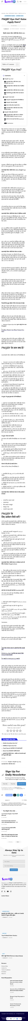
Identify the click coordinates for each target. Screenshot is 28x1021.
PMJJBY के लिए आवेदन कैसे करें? (11, 112)
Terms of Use (17, 787)
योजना (24, 45)
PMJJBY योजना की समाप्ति (11, 102)
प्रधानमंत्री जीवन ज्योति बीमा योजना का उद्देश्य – (15, 90)
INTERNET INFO (19, 15)
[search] (18, 1)
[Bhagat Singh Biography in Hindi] (5, 998)
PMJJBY (10, 761)
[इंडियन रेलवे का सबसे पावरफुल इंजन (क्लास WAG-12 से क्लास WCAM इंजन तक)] (23, 836)
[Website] (22, 800)
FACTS (3, 953)
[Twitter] (4, 891)
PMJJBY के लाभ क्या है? (9, 97)
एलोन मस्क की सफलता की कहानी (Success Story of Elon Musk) (16, 982)
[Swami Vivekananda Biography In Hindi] (5, 1006)
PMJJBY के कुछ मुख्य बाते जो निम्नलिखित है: (15, 99)
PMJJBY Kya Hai (16, 761)
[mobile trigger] (2, 1)
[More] (20, 1018)
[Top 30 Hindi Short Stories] (13, 927)
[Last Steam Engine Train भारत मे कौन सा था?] (23, 815)
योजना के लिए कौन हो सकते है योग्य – (13, 105)
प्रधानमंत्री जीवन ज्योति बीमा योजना (8, 763)
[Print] (17, 1018)
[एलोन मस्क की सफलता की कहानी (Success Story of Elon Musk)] (5, 983)
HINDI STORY (4, 933)
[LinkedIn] (26, 800)
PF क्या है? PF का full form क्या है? (10, 658)
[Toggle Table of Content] (16, 64)
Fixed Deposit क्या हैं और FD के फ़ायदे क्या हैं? (12, 748)
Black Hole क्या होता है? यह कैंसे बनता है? (11, 751)
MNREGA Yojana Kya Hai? (10, 745)
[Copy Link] (14, 1018)
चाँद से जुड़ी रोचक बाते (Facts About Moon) (12, 956)
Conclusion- (10, 123)
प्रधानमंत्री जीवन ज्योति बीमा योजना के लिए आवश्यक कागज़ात (13, 108)
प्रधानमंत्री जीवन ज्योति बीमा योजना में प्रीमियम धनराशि (14, 86)
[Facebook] (2, 891)
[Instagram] (24, 800)
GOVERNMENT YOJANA (10, 15)
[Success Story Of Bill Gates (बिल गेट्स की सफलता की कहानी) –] (5, 991)
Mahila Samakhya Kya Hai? (10, 743)
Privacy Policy (20, 788)
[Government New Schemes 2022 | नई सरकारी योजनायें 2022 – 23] (23, 822)
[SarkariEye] (10, 1)
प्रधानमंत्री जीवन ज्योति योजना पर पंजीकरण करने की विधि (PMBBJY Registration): (13, 115)
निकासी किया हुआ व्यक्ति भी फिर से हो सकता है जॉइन (14, 93)
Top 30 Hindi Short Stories (9, 935)
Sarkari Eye (6, 28)
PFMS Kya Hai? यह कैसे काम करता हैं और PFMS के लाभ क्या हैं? (12, 654)
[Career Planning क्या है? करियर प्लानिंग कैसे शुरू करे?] (23, 829)
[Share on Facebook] (7, 1018)
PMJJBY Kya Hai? (8, 79)
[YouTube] (7, 891)
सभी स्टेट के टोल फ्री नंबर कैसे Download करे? (14, 119)
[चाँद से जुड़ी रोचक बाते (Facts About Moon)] (13, 947)
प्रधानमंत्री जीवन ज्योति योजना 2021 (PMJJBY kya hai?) (12, 82)
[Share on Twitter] (10, 1018)
